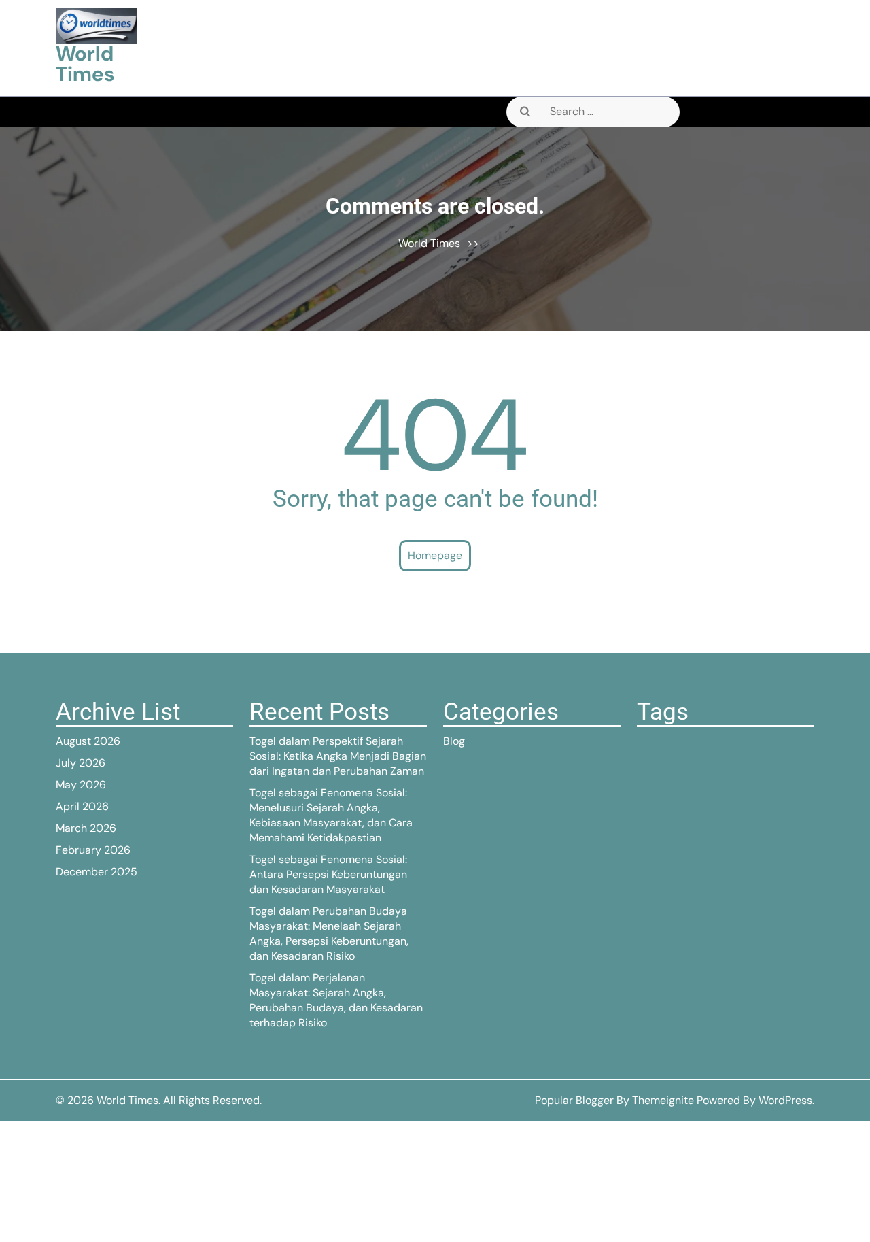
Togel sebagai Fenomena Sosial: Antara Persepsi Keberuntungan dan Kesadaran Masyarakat (328, 874)
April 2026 (82, 806)
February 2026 (93, 850)
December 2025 (96, 872)
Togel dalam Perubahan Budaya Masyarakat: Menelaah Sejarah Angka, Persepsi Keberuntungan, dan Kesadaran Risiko (328, 933)
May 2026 (81, 784)
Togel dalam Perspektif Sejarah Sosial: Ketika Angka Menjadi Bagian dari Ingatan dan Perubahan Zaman (337, 756)
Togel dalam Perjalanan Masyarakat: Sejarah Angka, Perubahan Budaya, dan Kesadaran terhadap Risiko (336, 1000)
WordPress (785, 1100)
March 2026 (86, 828)
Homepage (435, 555)
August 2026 (88, 741)
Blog (454, 741)
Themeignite (663, 1100)
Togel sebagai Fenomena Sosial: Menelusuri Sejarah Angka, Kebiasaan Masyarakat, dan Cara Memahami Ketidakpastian (331, 815)
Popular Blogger (574, 1100)
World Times (85, 63)
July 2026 (80, 763)
